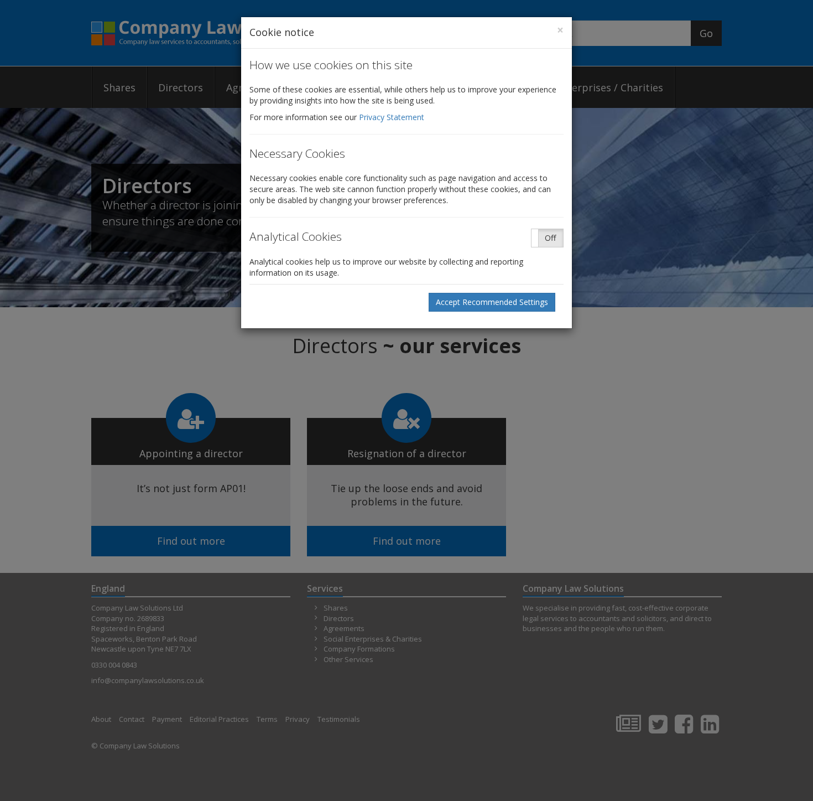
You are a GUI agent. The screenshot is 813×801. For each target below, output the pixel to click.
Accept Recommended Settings (492, 302)
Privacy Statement (391, 117)
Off (550, 237)
